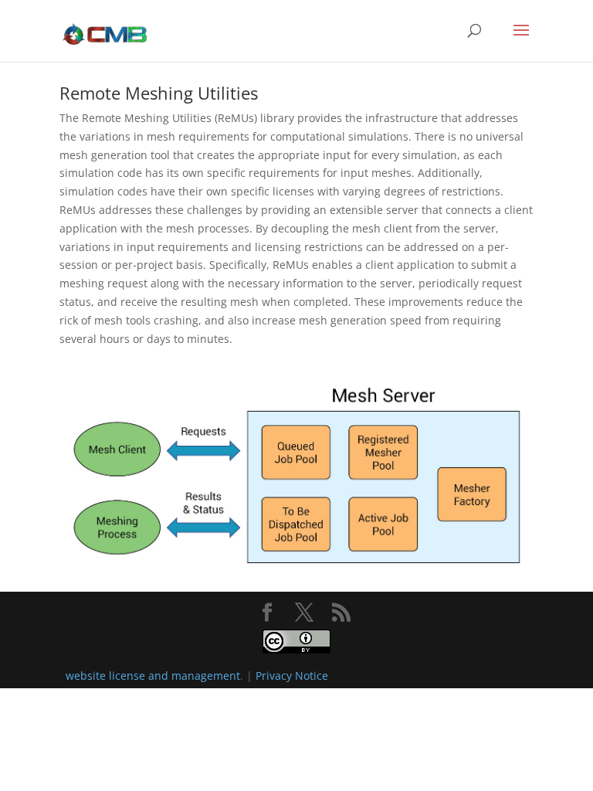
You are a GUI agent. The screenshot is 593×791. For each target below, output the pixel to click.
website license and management (153, 675)
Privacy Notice (292, 675)
